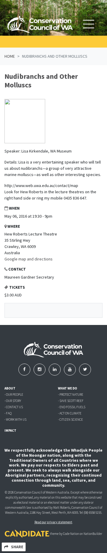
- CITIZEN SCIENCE (70, 419)
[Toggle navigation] (89, 24)
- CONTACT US (13, 407)
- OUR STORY (12, 401)
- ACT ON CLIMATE (69, 413)
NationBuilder (93, 534)
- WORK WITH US (15, 419)
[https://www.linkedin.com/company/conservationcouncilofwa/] (55, 369)
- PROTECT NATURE (70, 394)
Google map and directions (28, 259)
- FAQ (8, 413)
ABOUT (9, 388)
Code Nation (71, 534)
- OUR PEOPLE (13, 394)
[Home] (40, 24)
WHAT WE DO (67, 388)
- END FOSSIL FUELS (71, 407)
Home (9, 56)
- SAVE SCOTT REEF (71, 401)
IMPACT (10, 430)
